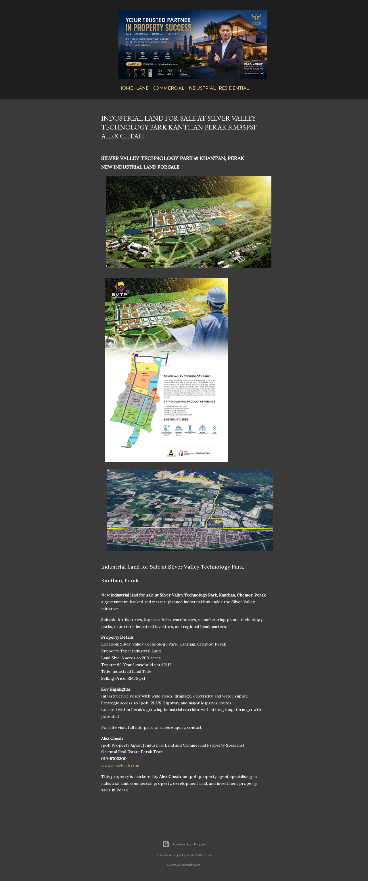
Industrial (201, 88)
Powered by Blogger (189, 844)
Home (125, 88)
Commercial (168, 88)
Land (143, 88)
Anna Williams (199, 855)
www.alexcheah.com (120, 765)
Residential (234, 88)
